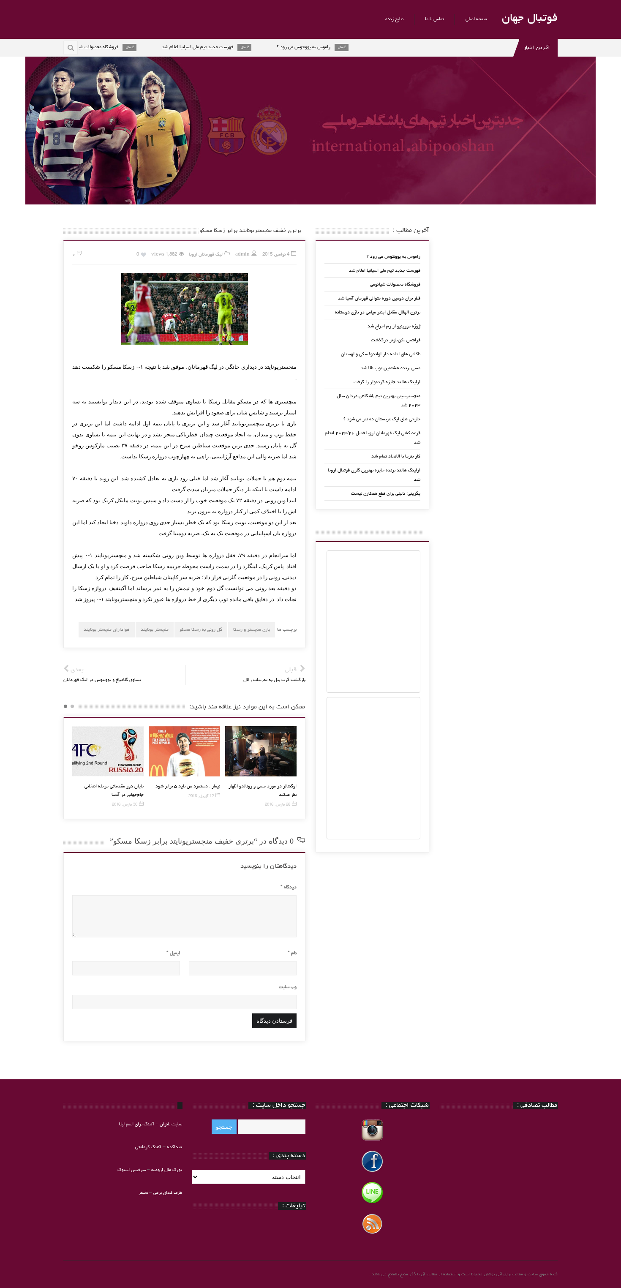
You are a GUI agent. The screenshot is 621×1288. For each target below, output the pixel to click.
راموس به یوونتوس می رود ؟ (393, 256)
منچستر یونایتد (155, 629)
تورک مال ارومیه (166, 1170)
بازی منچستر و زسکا (251, 629)
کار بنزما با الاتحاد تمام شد (395, 456)
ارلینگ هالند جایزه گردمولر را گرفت (387, 382)
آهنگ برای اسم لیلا (136, 1124)
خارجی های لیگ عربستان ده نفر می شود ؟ (381, 419)
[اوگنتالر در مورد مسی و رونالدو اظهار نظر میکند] (261, 751)
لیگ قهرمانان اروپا (206, 254)
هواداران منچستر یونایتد (107, 629)
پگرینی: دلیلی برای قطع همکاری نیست (385, 493)
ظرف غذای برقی (167, 1192)
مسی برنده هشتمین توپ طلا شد (390, 368)
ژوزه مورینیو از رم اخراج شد (394, 326)
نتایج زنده (394, 19)
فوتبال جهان (530, 18)
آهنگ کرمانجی (148, 1147)
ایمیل (173, 953)
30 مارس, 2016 (124, 805)
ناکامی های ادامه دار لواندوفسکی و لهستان (380, 354)
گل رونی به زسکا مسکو (201, 629)
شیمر (143, 1192)
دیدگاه (289, 887)
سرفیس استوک (132, 1170)
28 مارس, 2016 (277, 805)
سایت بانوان (171, 1124)
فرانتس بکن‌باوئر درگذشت (395, 340)
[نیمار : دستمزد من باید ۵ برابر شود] (184, 751)
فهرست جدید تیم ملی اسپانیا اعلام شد (384, 270)
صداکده (174, 1147)
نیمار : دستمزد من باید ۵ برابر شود (187, 786)
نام (292, 953)
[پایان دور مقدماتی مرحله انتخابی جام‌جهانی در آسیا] (108, 751)
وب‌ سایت (288, 987)
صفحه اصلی (476, 19)
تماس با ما (434, 19)
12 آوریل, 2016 (201, 796)
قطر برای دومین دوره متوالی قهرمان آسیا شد (379, 298)
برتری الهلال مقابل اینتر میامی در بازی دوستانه (377, 312)
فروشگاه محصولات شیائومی (395, 284)
